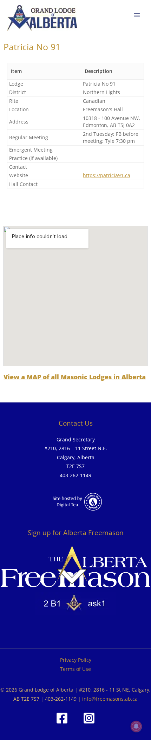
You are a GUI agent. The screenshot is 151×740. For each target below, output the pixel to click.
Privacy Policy (75, 659)
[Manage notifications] (136, 726)
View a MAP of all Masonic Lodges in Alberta (75, 377)
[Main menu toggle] (137, 15)
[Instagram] (89, 718)
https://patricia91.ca (106, 175)
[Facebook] (62, 718)
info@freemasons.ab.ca (110, 698)
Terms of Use (75, 669)
